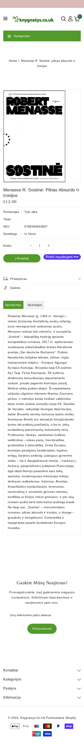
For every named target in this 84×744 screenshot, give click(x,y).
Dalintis (15, 288)
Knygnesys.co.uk (32, 717)
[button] (5, 19)
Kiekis (7, 245)
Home (13, 60)
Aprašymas (13, 305)
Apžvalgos (35, 305)
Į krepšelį (22, 258)
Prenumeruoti (42, 628)
